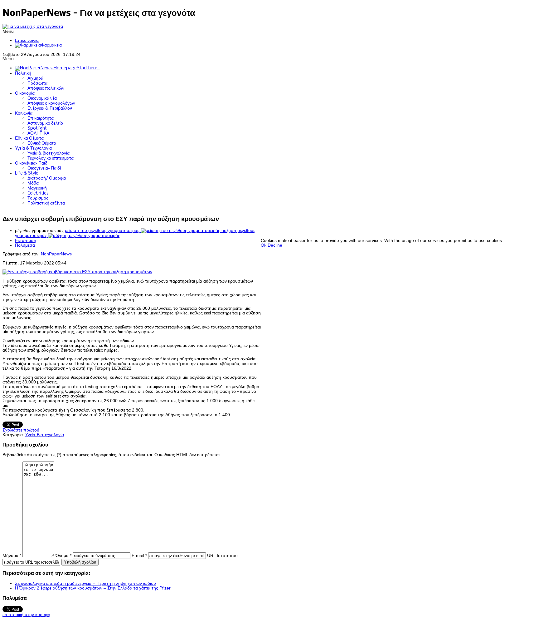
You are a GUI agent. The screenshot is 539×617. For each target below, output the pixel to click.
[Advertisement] (374, 224)
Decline (275, 245)
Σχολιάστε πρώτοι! (20, 430)
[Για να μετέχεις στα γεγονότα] (32, 26)
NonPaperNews (56, 254)
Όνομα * (63, 555)
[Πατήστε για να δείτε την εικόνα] (77, 271)
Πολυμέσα (25, 245)
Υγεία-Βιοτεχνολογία (44, 434)
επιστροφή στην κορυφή (26, 614)
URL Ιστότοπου (222, 555)
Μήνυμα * (11, 555)
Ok (263, 245)
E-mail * (139, 555)
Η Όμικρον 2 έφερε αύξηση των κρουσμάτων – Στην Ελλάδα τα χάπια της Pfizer (93, 588)
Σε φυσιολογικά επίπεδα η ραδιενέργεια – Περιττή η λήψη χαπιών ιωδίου (85, 583)
